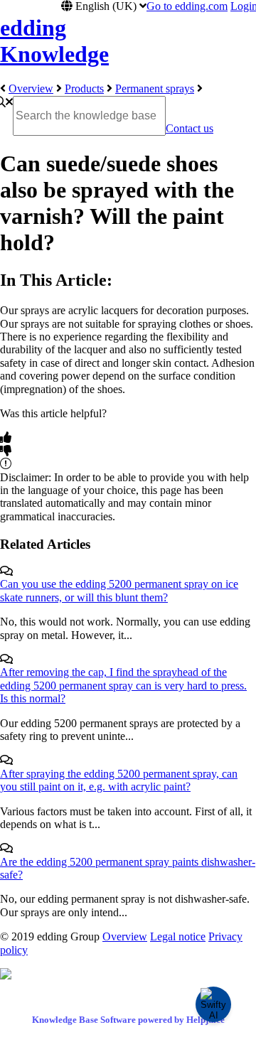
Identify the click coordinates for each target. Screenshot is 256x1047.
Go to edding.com (187, 6)
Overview (31, 88)
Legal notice (178, 936)
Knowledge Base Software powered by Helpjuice (128, 1019)
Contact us (189, 128)
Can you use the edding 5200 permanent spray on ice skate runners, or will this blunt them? (119, 590)
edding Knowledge (54, 41)
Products (84, 88)
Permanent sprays (154, 88)
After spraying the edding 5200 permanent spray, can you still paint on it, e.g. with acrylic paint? (119, 780)
